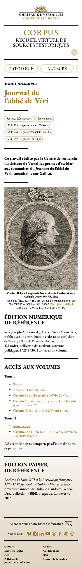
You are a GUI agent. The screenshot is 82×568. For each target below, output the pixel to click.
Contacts (9, 546)
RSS (45, 555)
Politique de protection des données (17, 561)
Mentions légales (13, 550)
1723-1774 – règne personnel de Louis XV (29, 132)
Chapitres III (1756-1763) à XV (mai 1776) (40, 410)
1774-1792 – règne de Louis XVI (24, 139)
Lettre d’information (55, 559)
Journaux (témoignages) (20, 118)
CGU (7, 555)
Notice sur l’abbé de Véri (28, 390)
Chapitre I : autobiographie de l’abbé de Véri (41, 395)
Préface (17, 384)
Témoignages (45, 118)
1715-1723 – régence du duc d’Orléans (27, 125)
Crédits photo (51, 550)
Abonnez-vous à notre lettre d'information (37, 523)
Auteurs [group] (57, 68)
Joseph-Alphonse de (20, 84)
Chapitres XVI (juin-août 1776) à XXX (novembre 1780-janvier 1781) (45, 433)
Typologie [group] (21, 68)
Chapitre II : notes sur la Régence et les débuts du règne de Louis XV (44, 403)
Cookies (47, 546)
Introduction (21, 426)
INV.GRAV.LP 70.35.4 (61, 304)
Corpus (41, 32)
